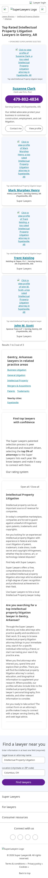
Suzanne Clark (24, 88)
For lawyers (9, 807)
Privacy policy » (35, 863)
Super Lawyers (11, 796)
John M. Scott (24, 325)
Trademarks (23, 391)
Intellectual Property (17, 380)
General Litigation (16, 375)
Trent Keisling (24, 258)
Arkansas (8, 19)
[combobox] (23, 760)
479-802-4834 (26, 99)
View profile (35, 128)
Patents (11, 391)
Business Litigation (16, 369)
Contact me (16, 128)
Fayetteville (13, 402)
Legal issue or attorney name (16, 755)
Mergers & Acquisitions (19, 385)
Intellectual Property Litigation (28, 16)
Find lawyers (23, 782)
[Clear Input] (41, 760)
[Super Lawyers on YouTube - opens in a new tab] (27, 837)
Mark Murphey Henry (24, 190)
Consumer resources (15, 817)
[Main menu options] (5, 9)
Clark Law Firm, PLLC (23, 92)
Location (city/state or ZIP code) (18, 767)
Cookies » (24, 866)
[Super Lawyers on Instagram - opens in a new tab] (20, 837)
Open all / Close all (30, 486)
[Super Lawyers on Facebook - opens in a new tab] (12, 837)
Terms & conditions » (16, 863)
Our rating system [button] (17, 472)
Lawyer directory (8, 16)
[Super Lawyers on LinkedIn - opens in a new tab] (35, 837)
